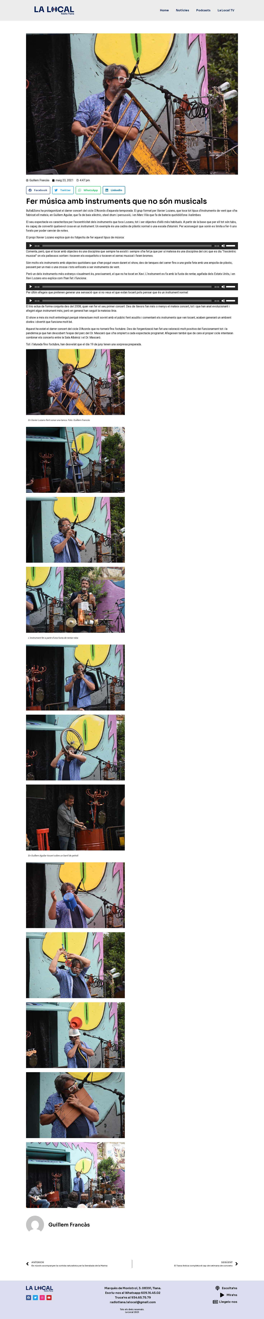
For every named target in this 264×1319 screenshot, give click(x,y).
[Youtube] (49, 1297)
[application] (132, 245)
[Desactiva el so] (223, 246)
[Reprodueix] (31, 246)
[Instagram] (42, 1297)
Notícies (182, 10)
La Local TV (226, 10)
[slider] (231, 245)
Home (164, 10)
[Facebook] (28, 1297)
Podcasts (203, 10)
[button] (38, 190)
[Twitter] (35, 1297)
